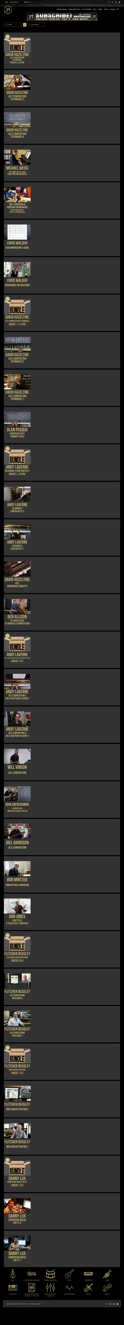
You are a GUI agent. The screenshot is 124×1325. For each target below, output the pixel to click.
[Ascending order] (25, 25)
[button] (117, 9)
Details (17, 51)
